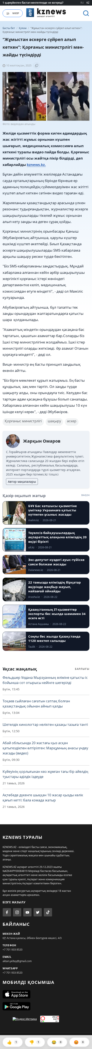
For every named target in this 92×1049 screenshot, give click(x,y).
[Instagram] (17, 912)
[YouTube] (27, 912)
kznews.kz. (36, 164)
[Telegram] (37, 912)
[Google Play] (46, 1006)
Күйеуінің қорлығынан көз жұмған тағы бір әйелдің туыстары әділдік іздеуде (45, 774)
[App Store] (46, 994)
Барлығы (82, 669)
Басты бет (9, 28)
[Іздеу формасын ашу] (86, 13)
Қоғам (23, 28)
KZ (87, 2)
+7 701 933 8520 (12, 949)
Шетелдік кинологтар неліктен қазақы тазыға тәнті (45, 724)
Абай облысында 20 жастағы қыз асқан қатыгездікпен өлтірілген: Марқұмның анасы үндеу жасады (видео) (45, 748)
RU (82, 2)
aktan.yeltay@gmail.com (17, 961)
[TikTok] (48, 912)
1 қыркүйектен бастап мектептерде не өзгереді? (33, 2)
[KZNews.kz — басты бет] (46, 12)
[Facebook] (7, 912)
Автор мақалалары (22, 482)
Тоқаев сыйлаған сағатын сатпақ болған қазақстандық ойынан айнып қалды (36, 704)
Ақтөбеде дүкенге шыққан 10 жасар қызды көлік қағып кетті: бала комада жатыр (43, 798)
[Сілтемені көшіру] (36, 66)
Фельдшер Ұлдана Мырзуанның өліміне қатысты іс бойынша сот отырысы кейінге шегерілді (45, 680)
